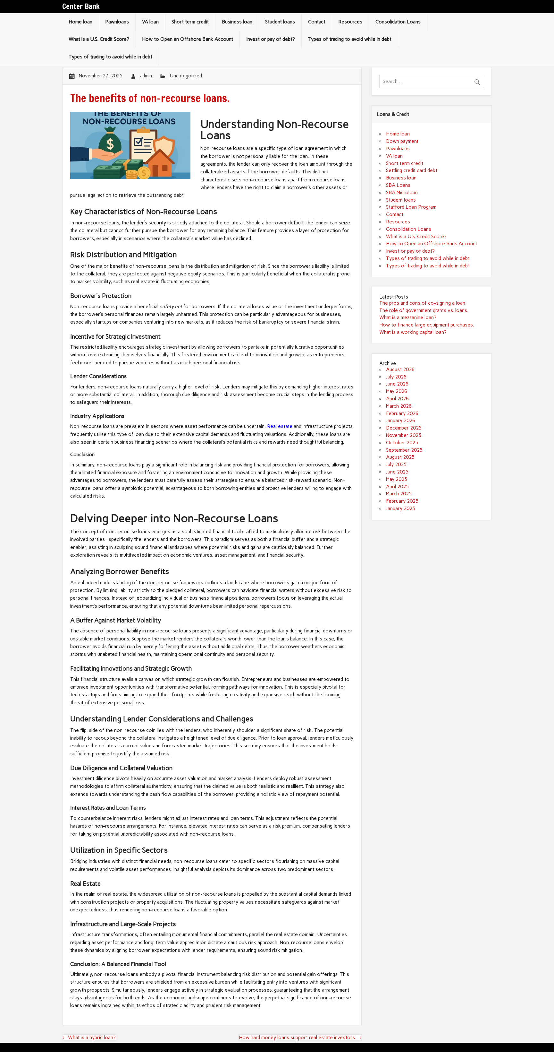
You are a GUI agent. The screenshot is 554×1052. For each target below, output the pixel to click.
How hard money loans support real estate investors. (297, 1037)
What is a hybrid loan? (92, 1037)
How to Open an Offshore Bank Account (187, 39)
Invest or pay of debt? (270, 39)
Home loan (80, 22)
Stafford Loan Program (411, 207)
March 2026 (399, 406)
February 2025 (402, 501)
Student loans (280, 22)
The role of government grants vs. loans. (423, 310)
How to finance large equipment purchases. (426, 325)
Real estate (279, 426)
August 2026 (400, 369)
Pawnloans (117, 22)
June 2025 (397, 472)
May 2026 (396, 391)
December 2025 (404, 428)
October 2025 (402, 443)
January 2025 (400, 508)
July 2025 (396, 464)
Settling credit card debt (411, 170)
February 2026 (402, 413)
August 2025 (400, 457)
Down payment (402, 141)
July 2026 (396, 377)
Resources (350, 22)
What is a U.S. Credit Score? (99, 39)
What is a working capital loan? (413, 332)
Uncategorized (186, 76)
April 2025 (397, 487)
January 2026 (400, 420)
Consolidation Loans (398, 22)
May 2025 (396, 479)
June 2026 (397, 384)
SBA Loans (398, 185)
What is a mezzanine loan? (407, 317)
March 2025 (399, 494)
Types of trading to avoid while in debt (349, 39)
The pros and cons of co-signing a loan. (422, 303)
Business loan (237, 22)
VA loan (150, 22)
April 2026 (397, 399)
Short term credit (190, 22)
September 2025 (404, 450)
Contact (316, 22)
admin (146, 76)
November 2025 (403, 435)
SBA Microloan (402, 193)
